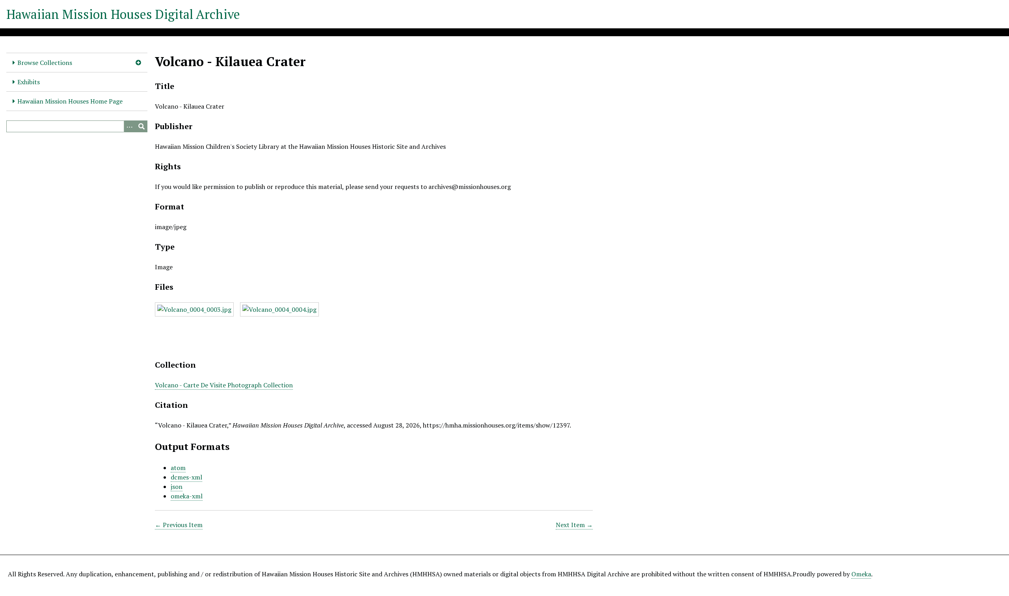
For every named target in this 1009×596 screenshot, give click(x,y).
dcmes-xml (186, 477)
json (176, 486)
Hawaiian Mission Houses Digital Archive (123, 14)
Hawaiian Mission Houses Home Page (70, 101)
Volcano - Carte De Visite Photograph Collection (224, 385)
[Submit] (141, 126)
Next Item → (574, 524)
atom (178, 467)
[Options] (130, 126)
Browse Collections (44, 62)
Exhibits (28, 82)
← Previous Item (179, 524)
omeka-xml (187, 496)
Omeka (861, 574)
